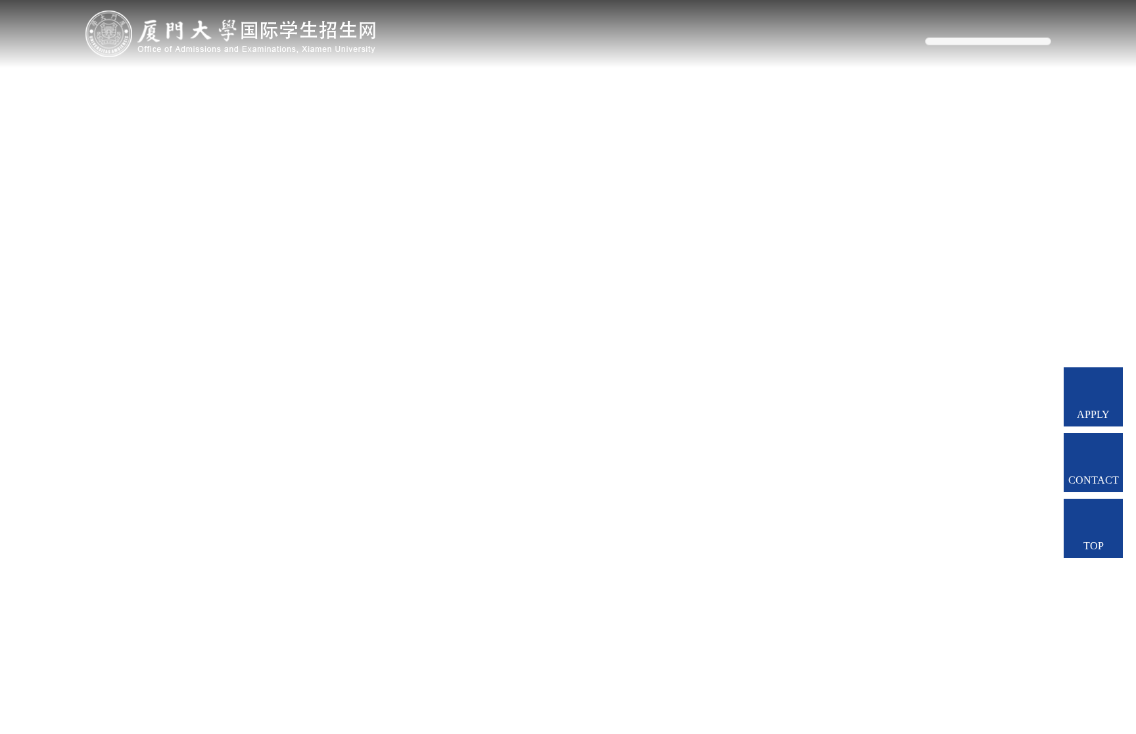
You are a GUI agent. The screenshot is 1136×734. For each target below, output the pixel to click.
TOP (1093, 545)
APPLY (1093, 414)
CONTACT (1093, 480)
